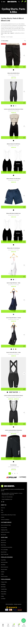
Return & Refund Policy (6, 525)
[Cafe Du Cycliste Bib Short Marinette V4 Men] (13, 91)
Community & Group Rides (6, 547)
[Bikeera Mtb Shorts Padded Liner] (13, 195)
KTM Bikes (3, 584)
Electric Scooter (4, 576)
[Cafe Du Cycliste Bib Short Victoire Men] (13, 412)
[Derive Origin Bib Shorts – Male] (13, 265)
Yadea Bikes (3, 593)
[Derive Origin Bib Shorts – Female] (13, 300)
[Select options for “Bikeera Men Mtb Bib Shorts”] (13, 66)
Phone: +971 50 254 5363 (7, 497)
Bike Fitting (3, 544)
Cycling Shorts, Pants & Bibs (13, 74)
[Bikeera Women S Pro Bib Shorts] (13, 161)
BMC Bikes (3, 586)
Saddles (2, 571)
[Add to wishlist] (24, 55)
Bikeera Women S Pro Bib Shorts (13, 178)
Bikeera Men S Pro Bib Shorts (13, 248)
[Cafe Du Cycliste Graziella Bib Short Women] (13, 374)
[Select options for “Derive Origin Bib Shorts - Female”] (13, 311)
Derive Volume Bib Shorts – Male (13, 352)
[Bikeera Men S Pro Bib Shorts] (13, 230)
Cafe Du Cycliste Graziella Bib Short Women (13, 395)
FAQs (2, 512)
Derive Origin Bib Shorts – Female (13, 317)
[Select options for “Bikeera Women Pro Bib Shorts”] (13, 137)
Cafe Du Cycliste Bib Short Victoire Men (13, 430)
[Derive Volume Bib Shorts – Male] (13, 334)
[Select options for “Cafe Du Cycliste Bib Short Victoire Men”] (13, 424)
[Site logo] (12, 1)
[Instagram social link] (3, 502)
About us (3, 507)
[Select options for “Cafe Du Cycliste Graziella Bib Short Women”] (13, 389)
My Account (3, 534)
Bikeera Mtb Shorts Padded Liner (13, 213)
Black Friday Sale (4, 554)
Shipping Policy (4, 529)
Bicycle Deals (3, 552)
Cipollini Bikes (4, 589)
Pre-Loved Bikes (4, 549)
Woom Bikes (3, 591)
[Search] (19, 1)
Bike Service (3, 542)
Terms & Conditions (5, 519)
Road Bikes (3, 560)
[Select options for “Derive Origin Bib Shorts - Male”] (13, 276)
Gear (8, 33)
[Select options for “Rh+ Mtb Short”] (13, 458)
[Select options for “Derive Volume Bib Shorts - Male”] (13, 346)
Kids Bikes (3, 564)
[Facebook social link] (2, 502)
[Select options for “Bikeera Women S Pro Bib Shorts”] (13, 172)
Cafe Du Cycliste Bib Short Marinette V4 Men (13, 109)
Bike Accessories (4, 567)
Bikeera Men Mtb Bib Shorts (14, 73)
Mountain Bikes (4, 562)
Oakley (2, 596)
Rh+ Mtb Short (13, 465)
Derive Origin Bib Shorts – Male (13, 282)
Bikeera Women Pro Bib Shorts (13, 143)
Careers (2, 517)
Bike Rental (3, 540)
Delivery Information (5, 532)
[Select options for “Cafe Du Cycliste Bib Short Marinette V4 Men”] (13, 102)
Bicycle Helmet (4, 569)
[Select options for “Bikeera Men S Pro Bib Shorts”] (13, 241)
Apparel (12, 33)
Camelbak (3, 598)
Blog (2, 510)
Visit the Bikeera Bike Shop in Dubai (8, 514)
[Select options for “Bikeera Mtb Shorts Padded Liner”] (13, 207)
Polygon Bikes (4, 582)
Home (2, 33)
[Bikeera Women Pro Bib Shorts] (13, 126)
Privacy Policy (4, 527)
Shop (5, 33)
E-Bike (2, 574)
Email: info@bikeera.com (7, 499)
